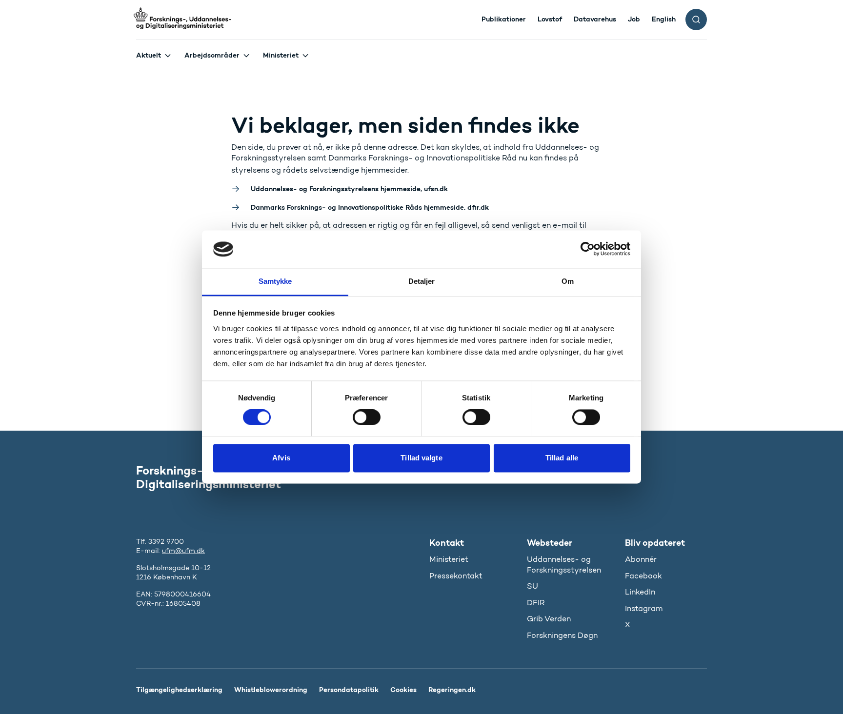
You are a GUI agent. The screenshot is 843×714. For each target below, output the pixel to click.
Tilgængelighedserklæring (179, 689)
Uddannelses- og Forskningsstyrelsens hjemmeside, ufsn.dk (349, 188)
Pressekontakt (455, 575)
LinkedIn (640, 591)
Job (634, 19)
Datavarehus (595, 19)
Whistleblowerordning (270, 689)
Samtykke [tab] (275, 281)
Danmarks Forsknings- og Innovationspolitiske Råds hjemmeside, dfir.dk (370, 207)
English (664, 19)
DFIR (536, 602)
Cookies (403, 689)
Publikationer (504, 19)
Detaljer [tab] (421, 281)
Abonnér (641, 559)
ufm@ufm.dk (183, 551)
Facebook (643, 575)
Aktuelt (148, 55)
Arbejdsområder (212, 55)
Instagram (643, 608)
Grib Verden (549, 618)
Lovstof (550, 19)
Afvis (281, 458)
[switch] (367, 417)
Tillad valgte (421, 458)
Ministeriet (281, 55)
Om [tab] (568, 281)
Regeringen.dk (452, 689)
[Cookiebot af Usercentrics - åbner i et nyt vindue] (587, 249)
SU (532, 586)
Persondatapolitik (349, 689)
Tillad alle (561, 458)
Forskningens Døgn (562, 635)
